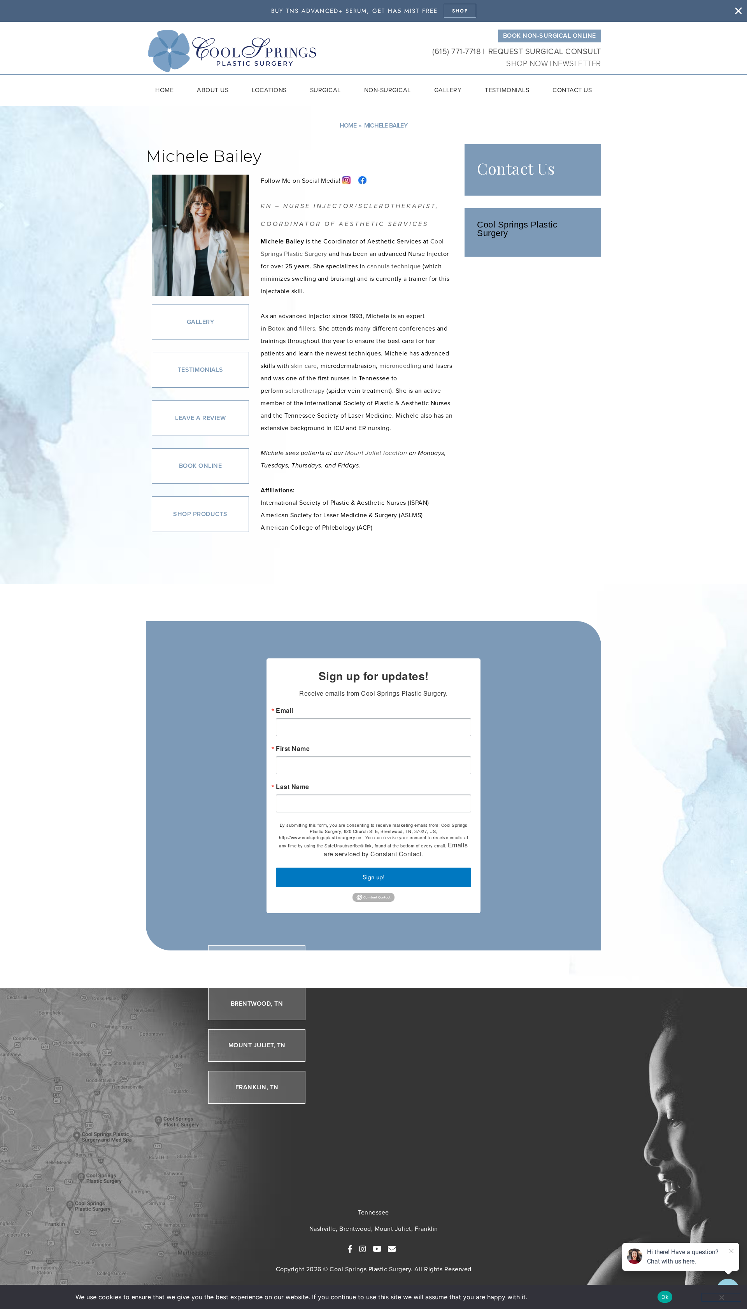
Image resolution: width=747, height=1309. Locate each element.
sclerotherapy (305, 390)
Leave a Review (200, 417)
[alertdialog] (373, 11)
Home (164, 90)
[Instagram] (362, 1249)
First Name (293, 749)
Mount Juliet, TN (257, 1045)
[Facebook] (350, 1249)
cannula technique (394, 266)
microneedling (400, 365)
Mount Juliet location (376, 452)
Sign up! (374, 877)
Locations (269, 90)
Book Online (200, 465)
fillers (307, 328)
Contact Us (572, 90)
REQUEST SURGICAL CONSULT (544, 51)
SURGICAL (325, 90)
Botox (276, 328)
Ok (664, 1297)
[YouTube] (377, 1249)
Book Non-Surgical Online (549, 35)
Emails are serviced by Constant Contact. (396, 849)
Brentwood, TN (257, 1003)
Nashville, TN (257, 961)
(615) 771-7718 (456, 51)
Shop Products (200, 513)
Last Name (292, 787)
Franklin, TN (257, 1087)
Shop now (528, 63)
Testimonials (507, 90)
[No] (721, 1297)
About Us (212, 90)
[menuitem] (164, 90)
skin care (304, 365)
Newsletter (576, 63)
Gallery (448, 90)
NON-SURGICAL (387, 90)
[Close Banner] (738, 11)
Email (284, 710)
